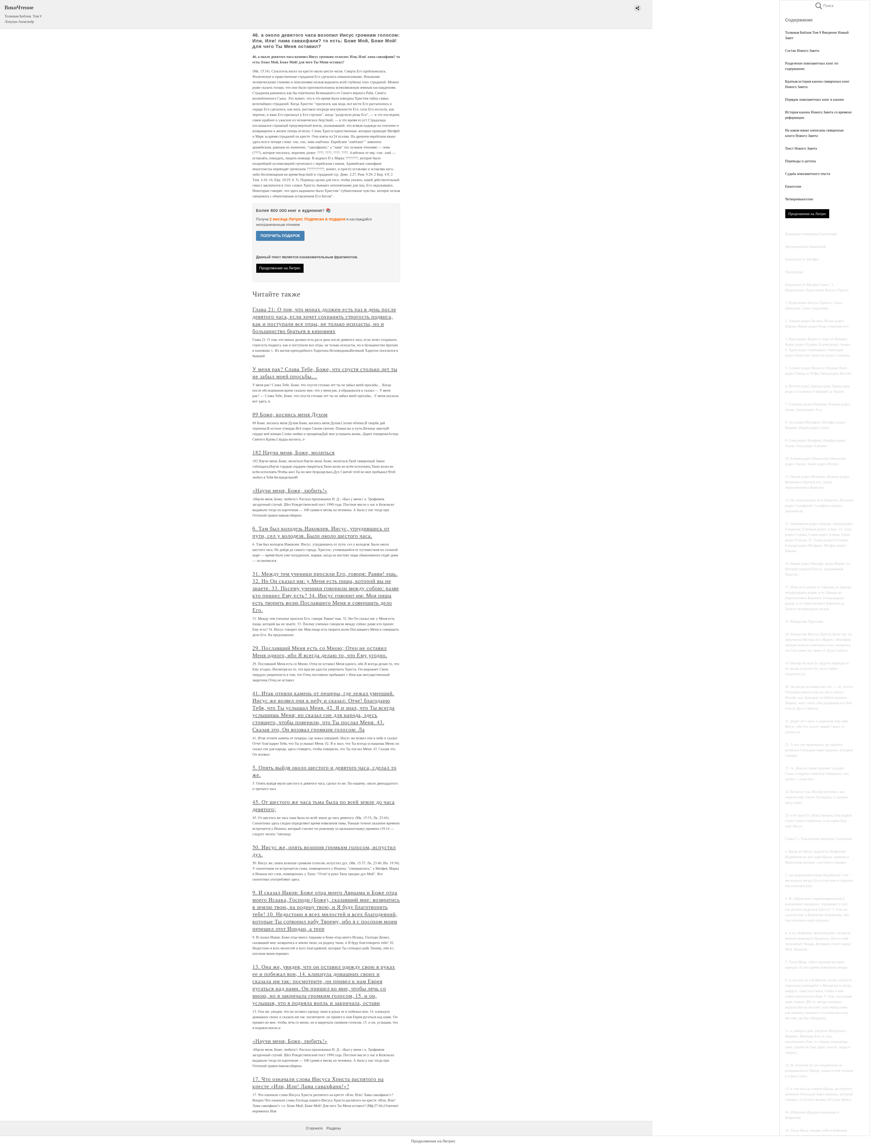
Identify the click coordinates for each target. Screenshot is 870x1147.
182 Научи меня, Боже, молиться (293, 452)
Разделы (333, 1128)
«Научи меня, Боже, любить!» (289, 490)
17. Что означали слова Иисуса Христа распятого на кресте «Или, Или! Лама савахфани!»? (318, 1082)
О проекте (314, 1128)
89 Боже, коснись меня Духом (290, 414)
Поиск (824, 6)
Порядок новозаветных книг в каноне (814, 99)
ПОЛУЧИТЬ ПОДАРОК (280, 236)
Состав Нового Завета (802, 50)
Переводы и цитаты (800, 160)
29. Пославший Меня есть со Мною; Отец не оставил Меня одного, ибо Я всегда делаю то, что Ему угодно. (319, 651)
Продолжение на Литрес (807, 213)
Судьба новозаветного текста (807, 173)
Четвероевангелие (799, 198)
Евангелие (793, 186)
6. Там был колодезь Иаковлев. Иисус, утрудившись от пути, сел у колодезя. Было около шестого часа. (320, 532)
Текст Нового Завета (801, 148)
